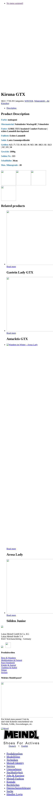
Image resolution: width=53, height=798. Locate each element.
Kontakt (11, 781)
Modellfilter (13, 756)
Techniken (12, 759)
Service (11, 766)
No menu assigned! (15, 3)
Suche (10, 791)
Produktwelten (15, 753)
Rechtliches (13, 784)
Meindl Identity (15, 762)
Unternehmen (14, 769)
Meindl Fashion (15, 778)
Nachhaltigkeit (15, 772)
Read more (11, 266)
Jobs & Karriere (15, 775)
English (24, 746)
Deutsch (12, 746)
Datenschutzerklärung (19, 787)
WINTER (29, 101)
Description (11, 108)
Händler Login (15, 794)
